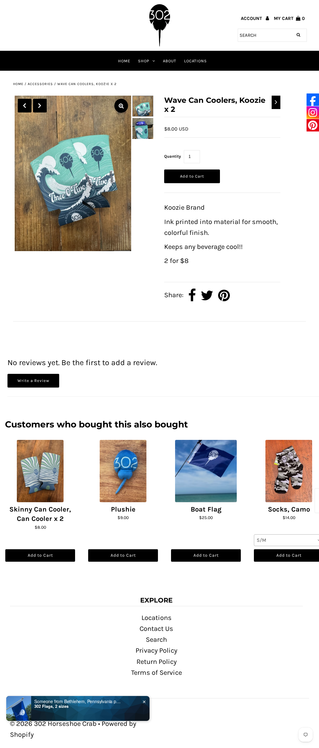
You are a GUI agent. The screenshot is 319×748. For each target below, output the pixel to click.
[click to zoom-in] (121, 106)
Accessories (40, 84)
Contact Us (156, 629)
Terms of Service (156, 673)
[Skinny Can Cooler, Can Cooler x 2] (40, 471)
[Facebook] (313, 99)
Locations (195, 61)
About (169, 61)
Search (156, 640)
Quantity (172, 156)
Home (124, 61)
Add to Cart (40, 555)
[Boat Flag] (206, 471)
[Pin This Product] (224, 295)
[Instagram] (313, 112)
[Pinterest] (313, 125)
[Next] (40, 105)
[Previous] (24, 105)
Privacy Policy (156, 650)
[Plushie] (123, 471)
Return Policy (156, 662)
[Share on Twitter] (207, 295)
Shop (143, 61)
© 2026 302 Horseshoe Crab (53, 724)
